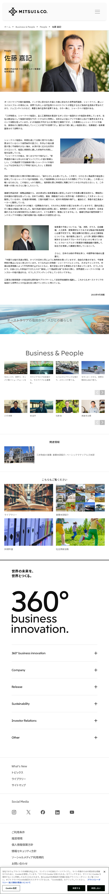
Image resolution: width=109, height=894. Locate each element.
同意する (76, 888)
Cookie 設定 (11, 888)
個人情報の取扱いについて (20, 882)
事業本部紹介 (62, 514)
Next (102, 392)
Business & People (55, 352)
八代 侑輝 (8, 415)
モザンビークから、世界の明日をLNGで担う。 (92, 378)
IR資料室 (8, 549)
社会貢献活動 (62, 549)
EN (83, 11)
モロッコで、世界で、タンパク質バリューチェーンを (15, 378)
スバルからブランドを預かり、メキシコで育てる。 (67, 378)
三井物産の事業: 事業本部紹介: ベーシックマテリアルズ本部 (65, 454)
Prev (97, 392)
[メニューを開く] (97, 11)
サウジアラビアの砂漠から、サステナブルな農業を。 (40, 380)
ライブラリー (10, 514)
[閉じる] (104, 872)
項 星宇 (33, 415)
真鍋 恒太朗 (86, 415)
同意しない (96, 888)
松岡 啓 (59, 415)
